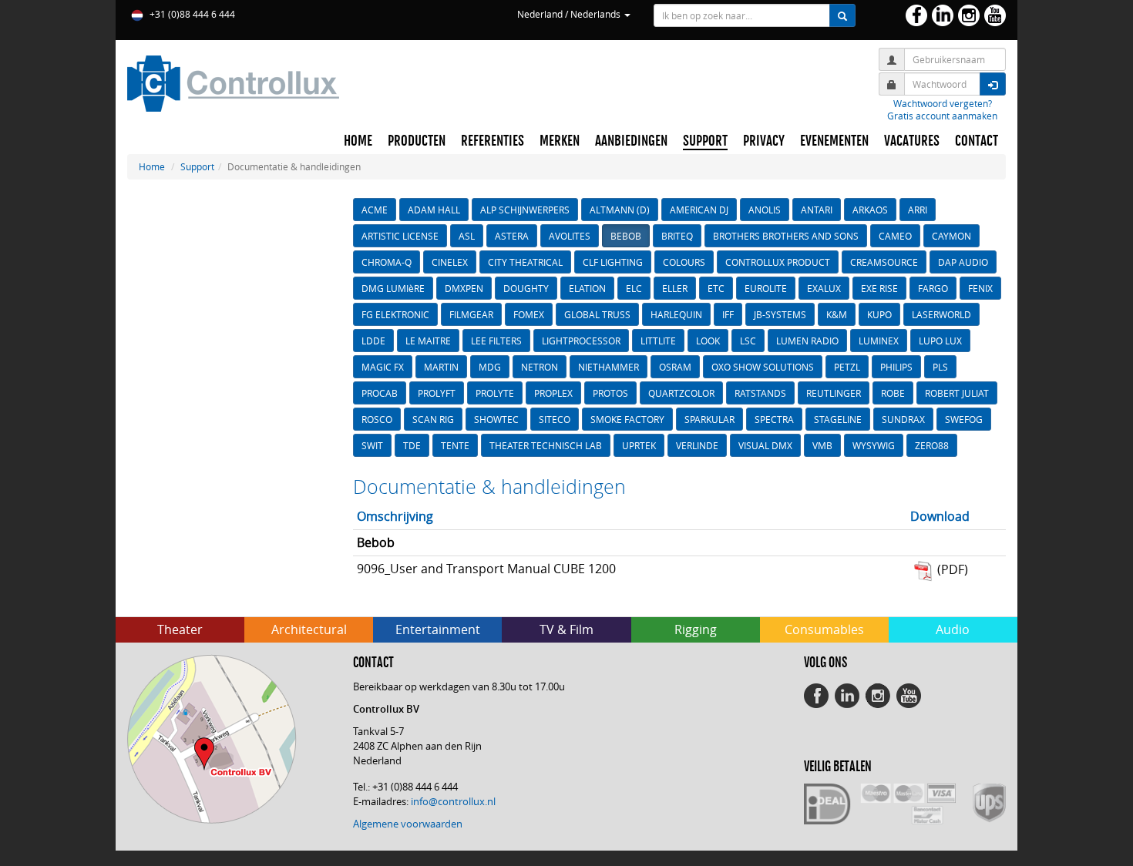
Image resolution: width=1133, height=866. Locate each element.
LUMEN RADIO (807, 340)
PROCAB (379, 393)
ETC (716, 288)
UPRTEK (639, 445)
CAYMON (951, 236)
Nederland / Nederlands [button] (570, 14)
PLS (940, 367)
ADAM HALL (434, 209)
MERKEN (560, 141)
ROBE (893, 393)
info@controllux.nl (453, 801)
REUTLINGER (833, 393)
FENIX (980, 288)
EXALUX (824, 288)
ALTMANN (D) (620, 209)
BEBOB (625, 236)
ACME (374, 209)
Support (197, 166)
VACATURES (912, 141)
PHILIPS (896, 367)
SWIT (372, 445)
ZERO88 (932, 445)
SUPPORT (705, 141)
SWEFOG (964, 419)
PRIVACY (764, 141)
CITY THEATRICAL (525, 262)
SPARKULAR (709, 419)
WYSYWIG (873, 445)
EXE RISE (879, 288)
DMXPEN (464, 288)
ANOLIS (764, 209)
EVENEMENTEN (834, 141)
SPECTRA (774, 419)
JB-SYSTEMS (780, 314)
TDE (412, 445)
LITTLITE (658, 340)
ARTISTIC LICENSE (400, 236)
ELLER (675, 288)
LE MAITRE (428, 340)
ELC (634, 288)
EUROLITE (766, 288)
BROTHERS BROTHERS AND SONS (786, 236)
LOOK (708, 340)
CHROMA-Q (386, 262)
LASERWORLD (941, 314)
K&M (836, 314)
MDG (490, 367)
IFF (728, 314)
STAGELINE (838, 419)
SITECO (554, 419)
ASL (467, 236)
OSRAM (675, 367)
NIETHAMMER (608, 367)
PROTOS (610, 393)
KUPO (879, 314)
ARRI (917, 209)
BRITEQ (677, 236)
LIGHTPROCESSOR (581, 340)
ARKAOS (870, 209)
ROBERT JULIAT (957, 393)
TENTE (455, 445)
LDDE (373, 340)
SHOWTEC (496, 419)
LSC (748, 340)
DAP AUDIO (963, 262)
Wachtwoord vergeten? (942, 103)
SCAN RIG (433, 419)
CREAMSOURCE (884, 262)
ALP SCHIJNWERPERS (525, 209)
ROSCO (376, 419)
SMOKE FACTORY (627, 419)
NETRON (539, 367)
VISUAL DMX (765, 445)
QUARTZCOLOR (681, 393)
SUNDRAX (903, 419)
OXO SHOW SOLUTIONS (762, 367)
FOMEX (528, 314)
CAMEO (895, 236)
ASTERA (512, 236)
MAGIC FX (382, 367)
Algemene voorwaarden (407, 824)
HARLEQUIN (676, 314)
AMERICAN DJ (699, 209)
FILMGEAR (471, 314)
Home (152, 166)
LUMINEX (879, 340)
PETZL (847, 367)
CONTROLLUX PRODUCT (777, 262)
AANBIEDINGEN (631, 141)
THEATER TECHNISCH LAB (545, 445)
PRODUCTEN (416, 141)
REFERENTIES (492, 141)
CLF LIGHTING (613, 262)
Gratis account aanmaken (942, 115)
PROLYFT (437, 393)
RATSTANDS (760, 393)
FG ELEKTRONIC (395, 314)
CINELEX (450, 262)
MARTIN (441, 367)
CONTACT (976, 141)
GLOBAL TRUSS (597, 314)
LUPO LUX (940, 340)
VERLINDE (697, 445)
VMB (822, 445)
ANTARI (816, 209)
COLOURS (684, 262)
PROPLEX (553, 393)
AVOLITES (569, 236)
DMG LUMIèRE (393, 288)
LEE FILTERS (496, 340)
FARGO (933, 288)
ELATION (587, 288)
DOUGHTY (526, 288)
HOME (358, 141)
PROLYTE (495, 393)
